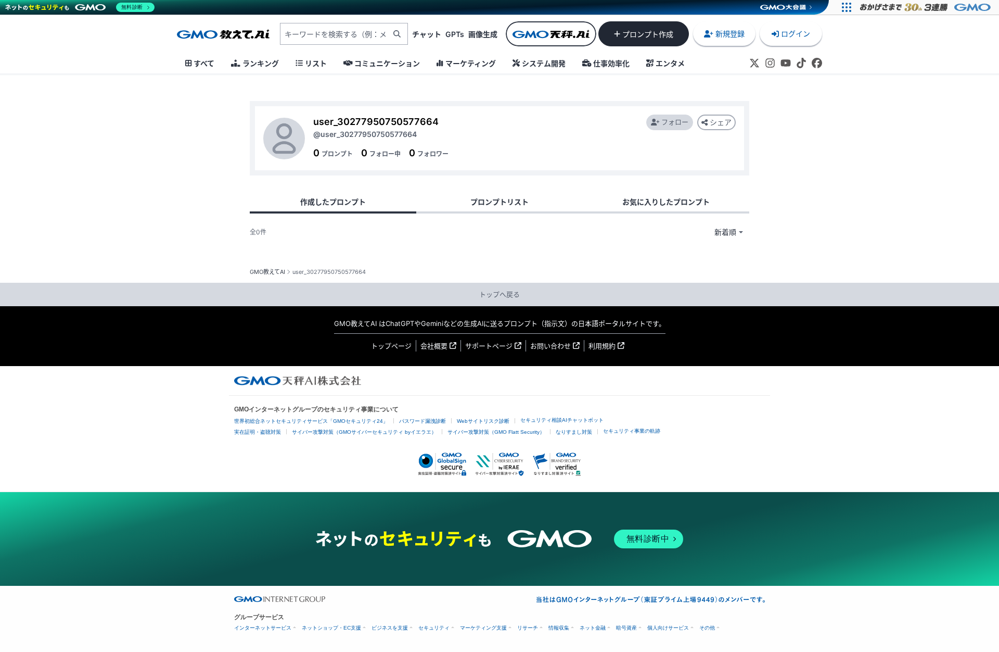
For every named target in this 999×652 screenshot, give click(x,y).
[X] (754, 63)
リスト (316, 63)
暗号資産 (626, 628)
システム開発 (544, 63)
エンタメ (670, 63)
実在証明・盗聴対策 (257, 432)
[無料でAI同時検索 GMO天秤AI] (551, 33)
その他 (707, 628)
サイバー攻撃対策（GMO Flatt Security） (496, 432)
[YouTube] (785, 63)
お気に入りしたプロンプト (666, 201)
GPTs (454, 34)
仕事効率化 (611, 63)
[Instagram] (770, 63)
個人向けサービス (668, 628)
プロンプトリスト (499, 201)
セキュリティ (434, 628)
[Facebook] (817, 63)
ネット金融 (593, 628)
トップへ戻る (499, 294)
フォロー (674, 122)
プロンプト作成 (647, 34)
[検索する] (397, 33)
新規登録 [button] (730, 33)
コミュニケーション (387, 63)
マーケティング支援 (483, 628)
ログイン (795, 33)
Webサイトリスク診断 (483, 421)
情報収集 (558, 628)
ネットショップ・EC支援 (331, 628)
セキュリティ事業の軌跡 (631, 431)
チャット (426, 34)
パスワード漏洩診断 (422, 421)
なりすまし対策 (574, 432)
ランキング (260, 63)
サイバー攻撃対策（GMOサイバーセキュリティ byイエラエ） (364, 432)
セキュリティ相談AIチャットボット (562, 420)
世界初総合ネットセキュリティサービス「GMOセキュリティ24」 (311, 421)
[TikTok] (801, 63)
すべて (204, 63)
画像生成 (482, 34)
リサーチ (527, 628)
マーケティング (470, 63)
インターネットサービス (262, 628)
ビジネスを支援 (390, 628)
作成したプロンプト (333, 201)
